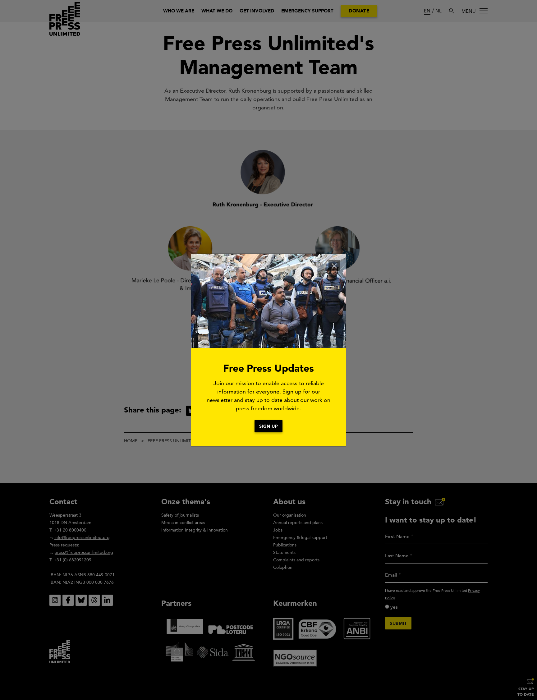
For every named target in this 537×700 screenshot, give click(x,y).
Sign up (268, 426)
